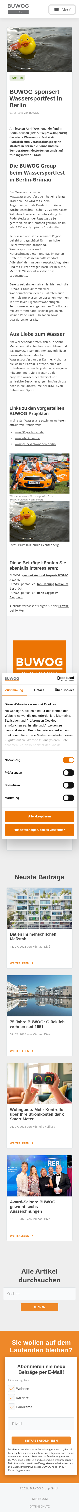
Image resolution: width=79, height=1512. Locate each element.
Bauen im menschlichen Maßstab (39, 928)
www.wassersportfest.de (26, 196)
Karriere (22, 1398)
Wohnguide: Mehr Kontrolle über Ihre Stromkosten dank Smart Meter (39, 1105)
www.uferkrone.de (27, 438)
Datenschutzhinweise (25, 1466)
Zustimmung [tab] (14, 690)
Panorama (24, 1407)
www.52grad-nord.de (29, 432)
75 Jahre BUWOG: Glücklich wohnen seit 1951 (39, 1015)
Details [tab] (39, 690)
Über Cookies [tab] (64, 690)
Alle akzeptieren (39, 816)
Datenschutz (40, 1506)
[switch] (68, 772)
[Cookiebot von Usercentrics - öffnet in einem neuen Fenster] (56, 679)
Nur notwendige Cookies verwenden (39, 829)
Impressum (39, 1499)
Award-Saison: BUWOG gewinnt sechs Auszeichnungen (39, 1198)
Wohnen (22, 1388)
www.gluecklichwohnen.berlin (35, 444)
